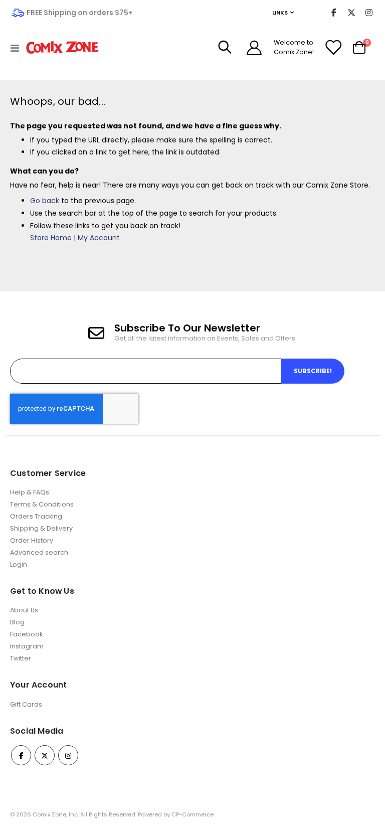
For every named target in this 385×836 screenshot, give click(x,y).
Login (18, 564)
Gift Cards (26, 704)
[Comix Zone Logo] (62, 48)
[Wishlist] (332, 47)
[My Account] (254, 47)
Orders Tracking (36, 516)
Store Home (51, 238)
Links (280, 13)
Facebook (26, 634)
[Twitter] (351, 13)
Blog (17, 622)
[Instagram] (368, 13)
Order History (31, 540)
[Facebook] (333, 13)
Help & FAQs (29, 492)
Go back (44, 201)
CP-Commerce (192, 814)
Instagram (27, 646)
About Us (24, 610)
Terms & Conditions (42, 504)
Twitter (20, 658)
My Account (99, 238)
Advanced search (39, 552)
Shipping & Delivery (41, 528)
